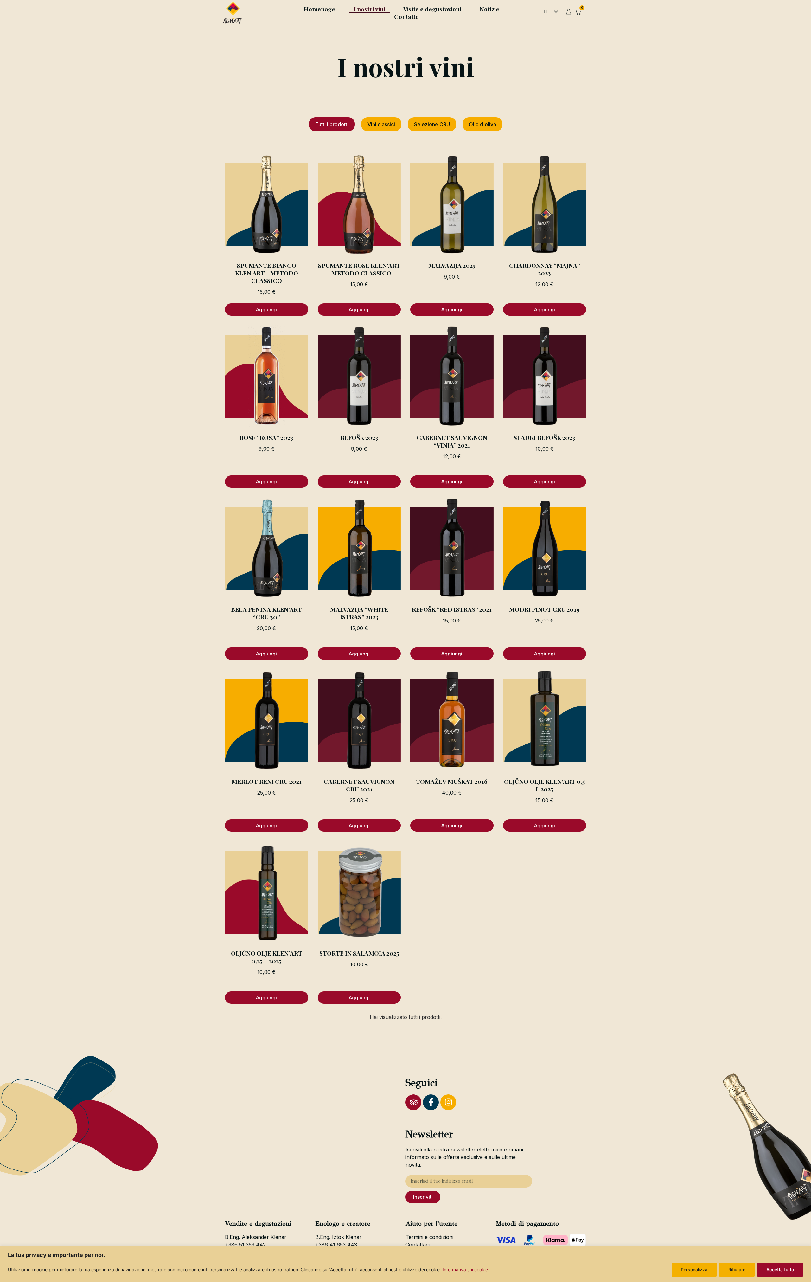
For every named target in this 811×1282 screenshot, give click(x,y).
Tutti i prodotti (331, 124)
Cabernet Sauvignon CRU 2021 (359, 785)
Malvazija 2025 (452, 265)
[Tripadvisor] (413, 1102)
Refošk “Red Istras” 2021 (452, 609)
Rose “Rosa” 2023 (266, 437)
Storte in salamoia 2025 (359, 953)
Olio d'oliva (482, 124)
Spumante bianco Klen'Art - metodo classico (266, 273)
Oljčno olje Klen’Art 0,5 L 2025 (544, 785)
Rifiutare (736, 1269)
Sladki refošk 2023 (544, 437)
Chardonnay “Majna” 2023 (544, 269)
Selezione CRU (432, 124)
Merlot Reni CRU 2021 (267, 781)
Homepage (319, 9)
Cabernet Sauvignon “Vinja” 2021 (452, 441)
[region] (405, 1264)
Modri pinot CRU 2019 (544, 609)
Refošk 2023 (359, 437)
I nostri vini (369, 9)
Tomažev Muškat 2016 (452, 781)
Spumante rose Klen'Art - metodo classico (359, 269)
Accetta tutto (780, 1269)
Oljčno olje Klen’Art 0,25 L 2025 (266, 957)
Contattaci (418, 1244)
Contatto (406, 16)
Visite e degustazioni (432, 9)
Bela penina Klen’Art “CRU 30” (266, 613)
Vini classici (381, 124)
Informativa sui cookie (465, 1269)
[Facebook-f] (431, 1102)
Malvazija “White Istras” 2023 (359, 613)
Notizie (489, 9)
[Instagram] (448, 1102)
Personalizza (694, 1269)
